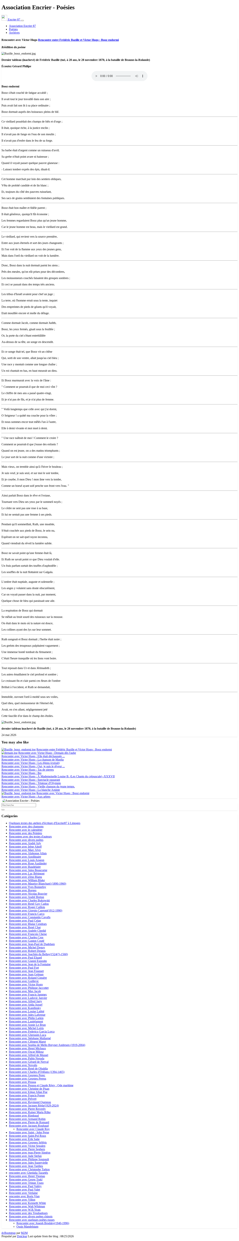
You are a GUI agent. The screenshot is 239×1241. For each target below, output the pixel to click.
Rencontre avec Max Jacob (25, 991)
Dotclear (22, 1236)
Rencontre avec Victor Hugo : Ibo (21, 773)
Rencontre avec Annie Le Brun (27, 1024)
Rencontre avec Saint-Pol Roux (27, 1135)
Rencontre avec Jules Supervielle (28, 1162)
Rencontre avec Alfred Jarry (25, 1001)
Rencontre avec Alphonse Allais (28, 853)
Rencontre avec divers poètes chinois (30, 1216)
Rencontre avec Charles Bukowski (29, 900)
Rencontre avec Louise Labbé (26, 1011)
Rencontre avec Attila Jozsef (25, 1004)
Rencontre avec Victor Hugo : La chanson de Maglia (32, 759)
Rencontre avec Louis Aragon (26, 860)
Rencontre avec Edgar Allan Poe (28, 1092)
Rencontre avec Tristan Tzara (26, 1182)
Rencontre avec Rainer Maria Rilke (30, 1112)
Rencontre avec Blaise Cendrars (28, 924)
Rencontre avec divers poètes (26, 839)
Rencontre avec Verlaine (23, 1192)
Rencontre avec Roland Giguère (28, 977)
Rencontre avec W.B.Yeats (25, 1209)
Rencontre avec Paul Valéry (25, 1186)
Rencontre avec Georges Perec (27, 1075)
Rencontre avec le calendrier (25, 829)
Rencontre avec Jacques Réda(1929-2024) (34, 1105)
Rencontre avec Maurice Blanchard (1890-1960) (37, 883)
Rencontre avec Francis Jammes (28, 994)
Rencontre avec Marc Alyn (25, 850)
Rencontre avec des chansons (26, 826)
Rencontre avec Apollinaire (25, 856)
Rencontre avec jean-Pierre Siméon (29, 1152)
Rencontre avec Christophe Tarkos (29, 1169)
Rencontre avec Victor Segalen (27, 1145)
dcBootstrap (8, 1232)
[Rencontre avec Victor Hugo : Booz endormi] (18, 793)
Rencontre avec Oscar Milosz (26, 1051)
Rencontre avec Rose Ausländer (28, 863)
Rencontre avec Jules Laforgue (27, 1014)
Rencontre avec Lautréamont (26, 1021)
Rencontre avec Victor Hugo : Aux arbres (25, 796)
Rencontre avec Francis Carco (26, 913)
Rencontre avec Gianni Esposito (28, 961)
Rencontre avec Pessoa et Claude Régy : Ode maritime (41, 1085)
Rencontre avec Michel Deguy (27, 947)
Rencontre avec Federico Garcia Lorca (32, 1031)
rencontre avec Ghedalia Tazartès (28, 1172)
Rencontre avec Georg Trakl (25, 1179)
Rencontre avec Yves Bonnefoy (27, 887)
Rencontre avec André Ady (25, 843)
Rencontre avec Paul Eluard (25, 957)
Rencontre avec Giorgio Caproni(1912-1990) (35, 910)
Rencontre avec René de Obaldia (28, 1068)
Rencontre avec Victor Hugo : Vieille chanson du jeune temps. (38, 786)
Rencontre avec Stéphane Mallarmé (30, 1038)
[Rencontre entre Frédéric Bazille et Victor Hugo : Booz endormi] (18, 749)
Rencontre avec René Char (25, 927)
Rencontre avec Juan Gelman (26, 974)
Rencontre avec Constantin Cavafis (29, 917)
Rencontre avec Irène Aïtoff (25, 846)
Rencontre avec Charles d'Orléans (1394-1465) (36, 1071)
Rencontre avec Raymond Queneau (30, 1102)
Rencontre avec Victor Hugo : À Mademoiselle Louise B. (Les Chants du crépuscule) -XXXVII (58, 776)
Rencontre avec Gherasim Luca (27, 1034)
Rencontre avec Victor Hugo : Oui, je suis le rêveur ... (33, 766)
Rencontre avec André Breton (26, 897)
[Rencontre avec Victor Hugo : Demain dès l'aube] (9, 752)
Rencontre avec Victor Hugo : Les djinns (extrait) (30, 763)
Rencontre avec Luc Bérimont (26, 873)
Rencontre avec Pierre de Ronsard (29, 1122)
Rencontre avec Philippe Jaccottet (29, 987)
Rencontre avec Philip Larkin (26, 1018)
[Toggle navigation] (22, 20)
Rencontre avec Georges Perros (27, 1078)
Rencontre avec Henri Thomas (27, 1176)
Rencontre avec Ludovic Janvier (28, 997)
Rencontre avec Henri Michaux (27, 1048)
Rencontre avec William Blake (27, 880)
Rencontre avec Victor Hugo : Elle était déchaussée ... (33, 756)
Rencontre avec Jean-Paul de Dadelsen (32, 944)
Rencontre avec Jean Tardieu (26, 1166)
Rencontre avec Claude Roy (33, 1129)
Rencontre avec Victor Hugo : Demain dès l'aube (47, 752)
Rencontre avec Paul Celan (25, 920)
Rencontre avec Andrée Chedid (27, 930)
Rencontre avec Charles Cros (26, 937)
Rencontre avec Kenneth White (27, 1203)
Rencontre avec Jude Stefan (25, 1156)
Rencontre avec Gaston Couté (26, 940)
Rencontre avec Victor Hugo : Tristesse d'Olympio (31, 783)
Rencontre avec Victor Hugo (26, 984)
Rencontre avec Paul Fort (24, 967)
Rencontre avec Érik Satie (24, 1139)
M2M (24, 1232)
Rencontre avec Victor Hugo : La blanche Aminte (30, 789)
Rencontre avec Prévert (22, 1098)
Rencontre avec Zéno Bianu (25, 876)
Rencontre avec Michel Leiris (26, 1028)
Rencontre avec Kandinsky (25, 1008)
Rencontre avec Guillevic (24, 981)
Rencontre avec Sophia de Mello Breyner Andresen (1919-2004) (47, 1045)
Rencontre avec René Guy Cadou (29, 903)
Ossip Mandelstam (27, 1226)
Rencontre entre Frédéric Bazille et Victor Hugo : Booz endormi (78, 39)
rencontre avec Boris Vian (24, 1196)
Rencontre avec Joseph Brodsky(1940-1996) (42, 1223)
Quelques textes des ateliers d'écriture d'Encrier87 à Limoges (44, 823)
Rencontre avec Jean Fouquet (26, 971)
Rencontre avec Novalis (23, 1065)
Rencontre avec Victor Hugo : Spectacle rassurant (30, 779)
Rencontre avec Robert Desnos (27, 950)
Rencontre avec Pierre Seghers (27, 1149)
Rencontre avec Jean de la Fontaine (30, 964)
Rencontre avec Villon (22, 1199)
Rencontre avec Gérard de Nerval (29, 1061)
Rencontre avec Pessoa (22, 1082)
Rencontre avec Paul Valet (24, 1189)
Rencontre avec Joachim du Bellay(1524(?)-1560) (38, 954)
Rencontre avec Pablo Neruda (26, 1058)
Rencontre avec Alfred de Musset (28, 1055)
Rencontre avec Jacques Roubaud (29, 1125)
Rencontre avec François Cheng (28, 934)
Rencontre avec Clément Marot (27, 1041)
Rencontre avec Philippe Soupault (29, 1159)
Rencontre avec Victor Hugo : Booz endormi (62, 793)
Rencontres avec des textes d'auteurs (30, 836)
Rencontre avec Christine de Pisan (29, 1088)
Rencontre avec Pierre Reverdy (27, 1108)
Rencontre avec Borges (22, 890)
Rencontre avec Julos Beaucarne (28, 870)
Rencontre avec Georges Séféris (28, 1142)
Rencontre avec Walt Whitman (27, 1206)
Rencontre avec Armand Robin (27, 1119)
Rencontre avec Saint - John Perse (29, 1132)
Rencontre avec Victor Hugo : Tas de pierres (27, 769)
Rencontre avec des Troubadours (28, 1213)
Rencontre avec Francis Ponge (27, 1095)
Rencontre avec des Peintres (25, 833)
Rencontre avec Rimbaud (24, 1115)
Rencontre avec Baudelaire (25, 866)
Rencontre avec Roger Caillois (27, 907)
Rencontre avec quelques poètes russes (32, 1219)
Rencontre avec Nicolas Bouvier (28, 893)
